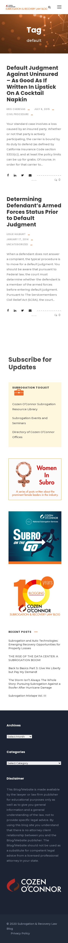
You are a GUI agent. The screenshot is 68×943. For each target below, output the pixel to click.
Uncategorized (17, 244)
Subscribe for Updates (30, 363)
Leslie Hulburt (16, 234)
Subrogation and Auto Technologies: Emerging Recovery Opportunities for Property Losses (34, 644)
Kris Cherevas (16, 109)
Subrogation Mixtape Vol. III (27, 695)
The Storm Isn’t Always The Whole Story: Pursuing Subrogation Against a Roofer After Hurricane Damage (34, 683)
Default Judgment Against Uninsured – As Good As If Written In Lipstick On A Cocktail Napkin (32, 83)
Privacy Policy (20, 933)
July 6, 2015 (42, 109)
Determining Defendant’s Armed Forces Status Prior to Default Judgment (34, 211)
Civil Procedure (18, 114)
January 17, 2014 (18, 239)
